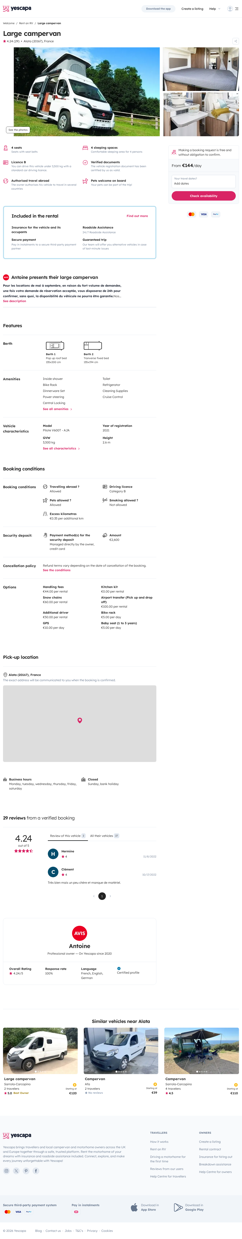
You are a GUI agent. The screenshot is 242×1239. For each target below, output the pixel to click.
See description (14, 301)
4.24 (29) (13, 41)
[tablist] (102, 837)
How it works (159, 1142)
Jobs (68, 1231)
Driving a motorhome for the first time (168, 1159)
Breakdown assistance (215, 1164)
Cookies (107, 1231)
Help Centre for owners (215, 1172)
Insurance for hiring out (215, 1157)
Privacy (92, 1231)
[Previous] (7, 1051)
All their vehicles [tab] (104, 836)
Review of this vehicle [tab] (67, 836)
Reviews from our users (166, 1169)
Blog (38, 1231)
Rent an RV (158, 1149)
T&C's (79, 1231)
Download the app (158, 8)
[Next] (73, 1051)
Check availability (203, 196)
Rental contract (210, 1149)
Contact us (53, 1231)
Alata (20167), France (39, 41)
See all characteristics (60, 448)
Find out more (137, 216)
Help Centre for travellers (168, 1176)
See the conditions (57, 570)
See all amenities (56, 409)
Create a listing (192, 9)
